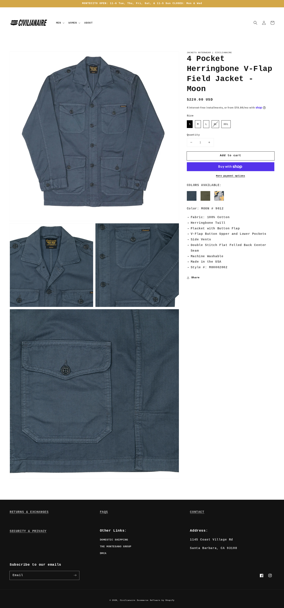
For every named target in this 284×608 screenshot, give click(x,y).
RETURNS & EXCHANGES (29, 512)
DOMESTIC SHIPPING (114, 539)
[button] (255, 23)
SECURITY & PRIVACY (28, 531)
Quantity (193, 134)
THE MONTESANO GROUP (115, 546)
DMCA (103, 553)
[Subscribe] (75, 575)
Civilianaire (127, 600)
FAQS (104, 512)
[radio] (190, 124)
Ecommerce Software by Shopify (155, 600)
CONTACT (197, 512)
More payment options (230, 176)
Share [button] (195, 277)
